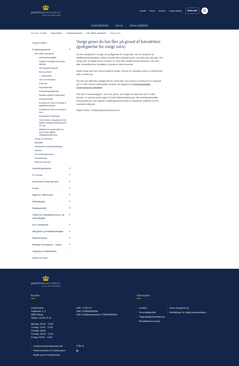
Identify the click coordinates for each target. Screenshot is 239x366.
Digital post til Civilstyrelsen (46, 355)
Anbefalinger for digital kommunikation (187, 312)
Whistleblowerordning (149, 321)
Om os (119, 25)
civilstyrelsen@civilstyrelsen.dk (48, 346)
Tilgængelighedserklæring (151, 316)
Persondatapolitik (147, 312)
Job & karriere (138, 25)
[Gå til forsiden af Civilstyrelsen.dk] (46, 10)
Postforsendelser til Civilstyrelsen (49, 350)
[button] (69, 49)
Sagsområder (100, 25)
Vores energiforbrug (179, 308)
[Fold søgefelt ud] (204, 10)
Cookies (143, 308)
